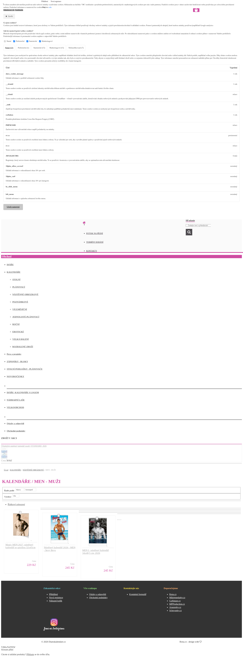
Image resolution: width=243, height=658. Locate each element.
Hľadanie (190, 220)
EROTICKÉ (18, 332)
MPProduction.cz (177, 604)
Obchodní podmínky (16, 431)
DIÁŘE (10, 265)
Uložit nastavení (13, 207)
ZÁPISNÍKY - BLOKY (17, 361)
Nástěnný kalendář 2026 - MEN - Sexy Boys (59, 549)
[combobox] (19, 489)
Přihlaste (30, 654)
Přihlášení (44, 1)
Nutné (9, 41)
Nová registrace (56, 1)
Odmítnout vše (9, 10)
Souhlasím (19, 10)
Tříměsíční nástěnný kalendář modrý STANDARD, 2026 (24, 446)
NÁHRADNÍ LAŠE (16, 400)
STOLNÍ (16, 279)
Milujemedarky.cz (177, 597)
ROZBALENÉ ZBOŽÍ (22, 347)
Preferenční (20, 41)
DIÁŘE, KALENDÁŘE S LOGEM (23, 392)
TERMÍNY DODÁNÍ (94, 242)
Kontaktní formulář (137, 594)
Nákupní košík (55, 601)
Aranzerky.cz (175, 607)
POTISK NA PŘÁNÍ (94, 233)
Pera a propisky (14, 354)
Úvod (6, 470)
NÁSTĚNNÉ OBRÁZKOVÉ (25, 294)
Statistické (33, 41)
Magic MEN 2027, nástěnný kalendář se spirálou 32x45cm (20, 546)
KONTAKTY (91, 251)
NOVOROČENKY (15, 376)
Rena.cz (172, 594)
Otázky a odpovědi (15, 423)
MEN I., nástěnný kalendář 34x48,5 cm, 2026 (95, 551)
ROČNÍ (16, 324)
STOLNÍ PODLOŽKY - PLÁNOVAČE (24, 369)
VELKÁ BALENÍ (20, 339)
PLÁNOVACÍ (18, 287)
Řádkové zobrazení (16, 504)
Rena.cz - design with (189, 642)
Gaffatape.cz (175, 601)
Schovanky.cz (175, 610)
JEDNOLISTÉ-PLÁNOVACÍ (25, 317)
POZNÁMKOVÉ (20, 302)
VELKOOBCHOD (15, 407)
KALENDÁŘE (13, 272)
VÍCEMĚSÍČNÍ (19, 309)
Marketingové (47, 41)
